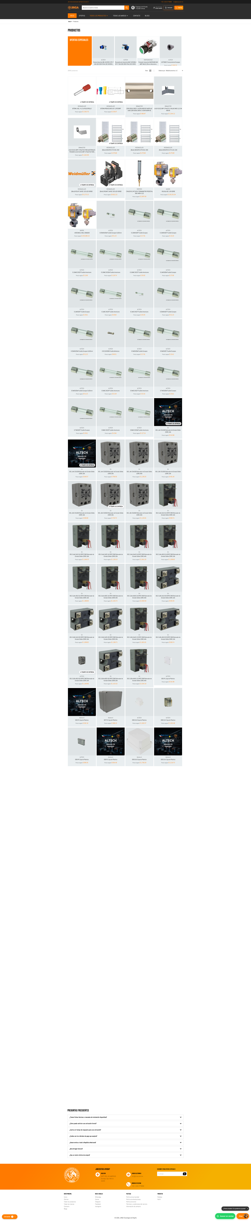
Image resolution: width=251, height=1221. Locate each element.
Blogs (65, 1209)
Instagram (98, 1206)
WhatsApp (98, 1197)
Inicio (65, 1197)
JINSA (121, 1218)
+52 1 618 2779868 (166, 2)
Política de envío (131, 1202)
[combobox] (105, 7)
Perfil (159, 1199)
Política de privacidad (132, 1197)
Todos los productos (70, 1202)
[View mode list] (154, 70)
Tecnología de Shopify (130, 1218)
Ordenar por (162, 70)
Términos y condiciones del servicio (136, 1204)
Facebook (98, 1204)
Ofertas (66, 1199)
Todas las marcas (69, 1204)
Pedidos (159, 1197)
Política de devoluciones (133, 1199)
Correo (97, 1199)
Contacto (66, 1206)
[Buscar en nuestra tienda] (126, 7)
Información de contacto (133, 1206)
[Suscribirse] (184, 1173)
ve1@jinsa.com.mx (178, 2)
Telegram (97, 1202)
